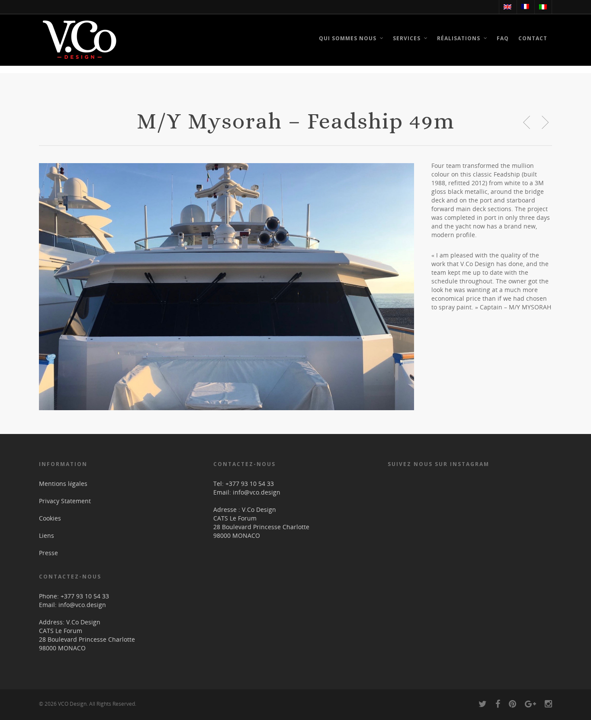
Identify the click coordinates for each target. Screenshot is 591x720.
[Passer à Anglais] (507, 7)
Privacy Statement (65, 501)
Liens (46, 535)
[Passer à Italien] (542, 7)
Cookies (50, 518)
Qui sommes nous (347, 38)
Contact (532, 38)
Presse (48, 553)
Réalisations (458, 38)
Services (407, 38)
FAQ (503, 38)
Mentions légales (63, 483)
